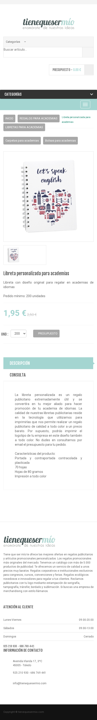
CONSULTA (18, 374)
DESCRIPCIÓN (20, 363)
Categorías (13, 41)
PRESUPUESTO (47, 333)
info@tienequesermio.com (29, 683)
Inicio (9, 118)
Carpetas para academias (22, 140)
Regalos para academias (39, 118)
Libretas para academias (24, 127)
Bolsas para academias (60, 140)
